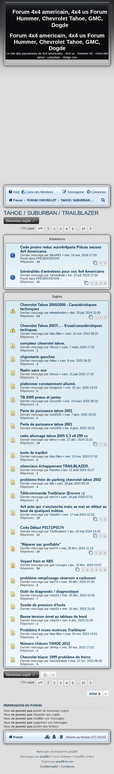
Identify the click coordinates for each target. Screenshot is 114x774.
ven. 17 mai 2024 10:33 (78, 514)
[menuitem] (13, 192)
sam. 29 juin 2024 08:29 (73, 483)
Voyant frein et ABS (36, 561)
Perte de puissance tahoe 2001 (46, 411)
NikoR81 (55, 255)
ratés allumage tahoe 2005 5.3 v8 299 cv (54, 436)
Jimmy (54, 647)
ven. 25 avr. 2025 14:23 (81, 387)
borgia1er (56, 387)
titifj (52, 483)
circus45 (55, 401)
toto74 (54, 497)
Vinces (54, 347)
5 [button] (73, 228)
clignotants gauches (37, 357)
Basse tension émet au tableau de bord (53, 617)
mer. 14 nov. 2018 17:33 (80, 255)
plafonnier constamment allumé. (48, 384)
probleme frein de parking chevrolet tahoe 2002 (60, 480)
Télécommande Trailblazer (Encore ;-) (52, 493)
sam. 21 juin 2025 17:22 (78, 374)
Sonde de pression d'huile (42, 605)
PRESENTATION (47, 258)
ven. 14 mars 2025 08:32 (81, 401)
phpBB (44, 756)
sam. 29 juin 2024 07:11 (77, 497)
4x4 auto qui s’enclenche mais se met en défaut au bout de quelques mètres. (63, 509)
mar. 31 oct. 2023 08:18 (86, 660)
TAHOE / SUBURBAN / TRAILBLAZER (51, 213)
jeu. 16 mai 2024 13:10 (85, 531)
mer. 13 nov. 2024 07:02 (81, 456)
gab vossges (58, 565)
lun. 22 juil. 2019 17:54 (83, 275)
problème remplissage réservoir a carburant (57, 578)
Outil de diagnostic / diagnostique (49, 591)
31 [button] (84, 228)
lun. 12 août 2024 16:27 (79, 470)
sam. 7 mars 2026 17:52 (78, 347)
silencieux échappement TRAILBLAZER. (54, 466)
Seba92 (55, 514)
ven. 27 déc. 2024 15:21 (76, 439)
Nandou (55, 470)
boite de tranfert (33, 453)
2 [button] (54, 228)
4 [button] (67, 228)
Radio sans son (33, 370)
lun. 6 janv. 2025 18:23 (80, 428)
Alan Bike (56, 333)
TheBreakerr (58, 531)
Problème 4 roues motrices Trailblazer (53, 630)
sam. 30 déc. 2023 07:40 (77, 581)
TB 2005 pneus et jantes (40, 397)
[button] (40, 228)
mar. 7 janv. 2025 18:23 (80, 414)
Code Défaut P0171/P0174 (42, 528)
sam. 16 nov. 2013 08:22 (81, 333)
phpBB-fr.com (64, 761)
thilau (53, 360)
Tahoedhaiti (57, 275)
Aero (40, 751)
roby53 (54, 595)
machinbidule (58, 660)
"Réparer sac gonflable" (40, 544)
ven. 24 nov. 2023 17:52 (78, 647)
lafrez (53, 439)
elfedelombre (58, 312)
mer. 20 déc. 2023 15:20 (78, 608)
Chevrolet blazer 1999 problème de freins (55, 657)
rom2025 (55, 414)
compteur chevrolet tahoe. (42, 343)
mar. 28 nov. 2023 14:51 (81, 633)
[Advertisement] (57, 125)
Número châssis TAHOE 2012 (45, 644)
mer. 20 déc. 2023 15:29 (78, 595)
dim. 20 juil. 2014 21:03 (85, 312)
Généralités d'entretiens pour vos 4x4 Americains (62, 271)
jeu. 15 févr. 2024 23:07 (86, 565)
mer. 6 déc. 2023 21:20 (77, 620)
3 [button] (60, 228)
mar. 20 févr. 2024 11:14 (77, 548)
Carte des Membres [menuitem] (39, 192)
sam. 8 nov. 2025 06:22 (75, 360)
